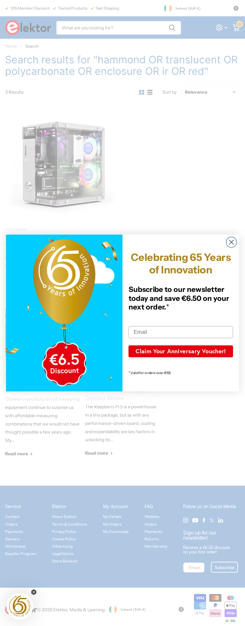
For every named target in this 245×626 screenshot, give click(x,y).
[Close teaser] (33, 592)
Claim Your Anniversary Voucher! (181, 351)
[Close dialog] (231, 242)
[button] (19, 606)
